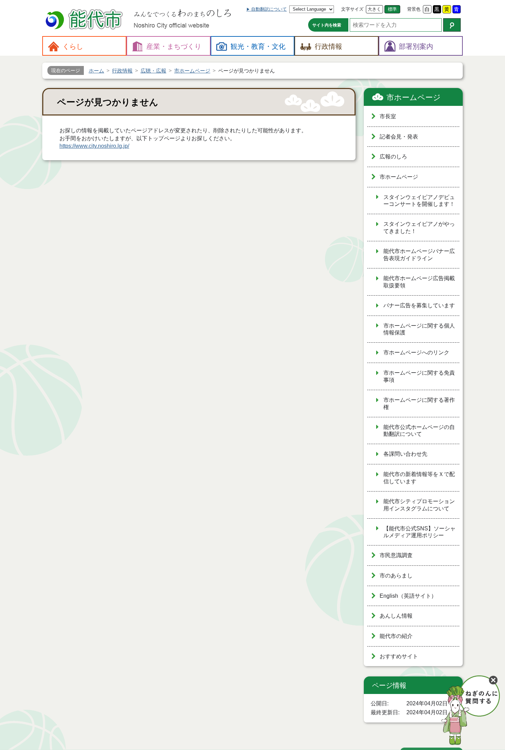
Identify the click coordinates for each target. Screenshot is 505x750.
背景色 (413, 9)
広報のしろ (393, 156)
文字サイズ (352, 9)
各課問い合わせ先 (405, 454)
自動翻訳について (269, 9)
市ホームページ (413, 97)
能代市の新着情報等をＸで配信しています (419, 477)
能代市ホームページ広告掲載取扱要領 (419, 281)
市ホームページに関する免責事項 (419, 376)
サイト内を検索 (326, 25)
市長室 (388, 116)
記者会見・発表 (399, 137)
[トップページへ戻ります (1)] (85, 20)
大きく (374, 9)
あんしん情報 (396, 616)
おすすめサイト (399, 656)
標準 (392, 9)
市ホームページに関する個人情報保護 (419, 329)
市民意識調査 (396, 555)
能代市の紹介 (396, 636)
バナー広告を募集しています (419, 305)
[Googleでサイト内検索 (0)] (452, 25)
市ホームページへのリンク (416, 352)
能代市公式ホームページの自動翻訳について (419, 430)
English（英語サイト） (408, 596)
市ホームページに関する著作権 (419, 403)
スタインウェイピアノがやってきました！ (419, 227)
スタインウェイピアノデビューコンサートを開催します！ (419, 200)
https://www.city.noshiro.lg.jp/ (94, 146)
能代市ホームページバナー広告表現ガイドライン (419, 254)
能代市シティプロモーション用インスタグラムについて (419, 504)
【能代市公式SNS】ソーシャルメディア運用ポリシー (419, 532)
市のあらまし (396, 575)
